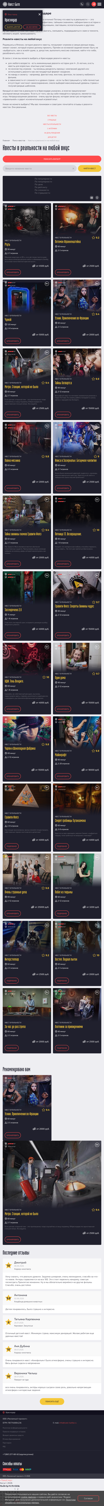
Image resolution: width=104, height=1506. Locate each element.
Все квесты (52, 115)
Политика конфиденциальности (15, 1428)
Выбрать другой (13, 27)
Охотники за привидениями (69, 1026)
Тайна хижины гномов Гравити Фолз (23, 534)
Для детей (52, 137)
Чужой (8, 319)
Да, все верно (31, 27)
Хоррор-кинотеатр (22, 1269)
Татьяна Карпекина (27, 1319)
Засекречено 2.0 (13, 610)
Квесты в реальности (52, 124)
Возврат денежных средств (13, 1435)
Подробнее (12, 846)
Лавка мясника (12, 460)
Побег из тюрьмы (64, 892)
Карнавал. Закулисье (23, 1325)
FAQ (4, 1446)
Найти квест (90, 168)
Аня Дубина (22, 1346)
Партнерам (7, 1443)
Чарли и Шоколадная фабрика (20, 748)
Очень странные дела (16, 892)
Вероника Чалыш (25, 1373)
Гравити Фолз (12, 817)
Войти (94, 4)
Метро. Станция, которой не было (21, 387)
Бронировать (13, 272)
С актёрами (52, 128)
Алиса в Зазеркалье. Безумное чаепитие (76, 460)
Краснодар (10, 1412)
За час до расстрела (15, 1026)
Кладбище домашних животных (28, 1301)
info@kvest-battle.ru (68, 1423)
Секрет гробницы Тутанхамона (70, 820)
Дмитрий (20, 1262)
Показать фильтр (52, 159)
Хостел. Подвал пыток (66, 959)
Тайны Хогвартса (63, 383)
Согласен (88, 1498)
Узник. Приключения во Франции (72, 318)
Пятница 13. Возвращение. (68, 534)
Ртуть (7, 244)
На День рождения (52, 133)
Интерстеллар (12, 959)
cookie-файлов (28, 1497)
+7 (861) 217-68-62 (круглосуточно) (18, 1454)
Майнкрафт (60, 755)
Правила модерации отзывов (14, 1431)
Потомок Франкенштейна (68, 241)
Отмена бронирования (11, 1439)
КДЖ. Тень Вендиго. (14, 681)
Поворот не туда (21, 1379)
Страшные (52, 120)
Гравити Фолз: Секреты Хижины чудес (74, 606)
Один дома (60, 678)
